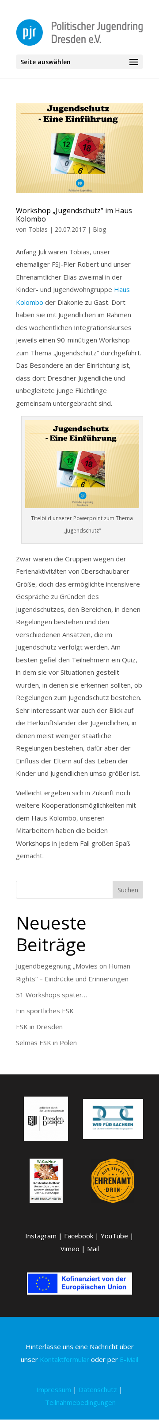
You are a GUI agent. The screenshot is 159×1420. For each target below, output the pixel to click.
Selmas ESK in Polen (46, 1042)
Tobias (38, 229)
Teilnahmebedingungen (80, 1402)
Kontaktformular (64, 1359)
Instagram (41, 1235)
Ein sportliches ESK (45, 1010)
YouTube (114, 1235)
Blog (99, 229)
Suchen (127, 890)
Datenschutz (98, 1389)
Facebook (78, 1235)
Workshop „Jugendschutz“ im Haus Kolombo (74, 215)
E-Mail (129, 1359)
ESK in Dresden (39, 1026)
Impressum (53, 1389)
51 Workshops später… (51, 994)
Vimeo (70, 1248)
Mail (93, 1248)
